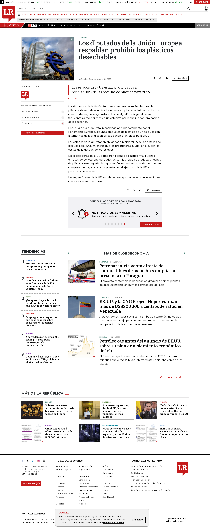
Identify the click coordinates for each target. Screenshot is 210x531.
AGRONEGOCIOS (98, 14)
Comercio (30, 260)
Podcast (60, 497)
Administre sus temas (35, 133)
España (48, 402)
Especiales (84, 483)
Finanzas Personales (88, 487)
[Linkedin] (167, 78)
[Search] (188, 8)
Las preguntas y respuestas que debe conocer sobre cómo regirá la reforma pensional (41, 321)
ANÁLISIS (114, 14)
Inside (105, 490)
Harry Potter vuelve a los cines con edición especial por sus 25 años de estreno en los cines (116, 433)
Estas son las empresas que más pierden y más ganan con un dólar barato (41, 266)
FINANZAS (27, 14)
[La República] (8, 14)
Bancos (97, 20)
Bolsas (29, 353)
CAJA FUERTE (150, 14)
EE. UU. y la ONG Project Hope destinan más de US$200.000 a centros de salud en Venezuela (141, 306)
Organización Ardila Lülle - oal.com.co (176, 519)
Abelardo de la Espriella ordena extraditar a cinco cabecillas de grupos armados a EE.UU (174, 409)
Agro (28, 297)
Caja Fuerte (84, 469)
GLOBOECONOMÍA (78, 14)
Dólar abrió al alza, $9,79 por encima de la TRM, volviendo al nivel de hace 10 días (42, 359)
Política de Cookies (113, 522)
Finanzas (60, 487)
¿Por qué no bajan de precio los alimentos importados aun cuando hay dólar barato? (43, 303)
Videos (82, 504)
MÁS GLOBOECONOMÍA (170, 377)
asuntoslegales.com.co (32, 519)
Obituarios (84, 493)
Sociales (60, 504)
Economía (107, 476)
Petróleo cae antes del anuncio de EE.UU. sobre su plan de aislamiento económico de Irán (140, 346)
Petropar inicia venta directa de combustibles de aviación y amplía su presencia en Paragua (137, 270)
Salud (162, 425)
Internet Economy (64, 493)
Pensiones (87, 20)
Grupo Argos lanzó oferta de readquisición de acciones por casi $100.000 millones (59, 433)
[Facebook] (154, 78)
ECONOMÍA (40, 14)
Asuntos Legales (63, 469)
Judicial (163, 402)
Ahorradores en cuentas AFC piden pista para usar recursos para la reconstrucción (42, 341)
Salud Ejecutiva (109, 497)
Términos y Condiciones (141, 480)
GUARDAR (182, 78)
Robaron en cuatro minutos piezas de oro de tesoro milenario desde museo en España (59, 409)
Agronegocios (62, 466)
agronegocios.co (54, 519)
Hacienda (30, 314)
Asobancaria (110, 20)
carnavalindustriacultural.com (35, 522)
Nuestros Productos (139, 469)
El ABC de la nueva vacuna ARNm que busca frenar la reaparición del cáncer (174, 433)
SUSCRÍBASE (202, 2)
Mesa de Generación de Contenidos (147, 466)
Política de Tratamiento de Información (148, 483)
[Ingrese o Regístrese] (206, 8)
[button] (72, 214)
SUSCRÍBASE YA (151, 224)
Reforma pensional (55, 20)
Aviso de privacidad (139, 476)
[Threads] (45, 461)
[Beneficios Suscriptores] (197, 8)
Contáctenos (136, 473)
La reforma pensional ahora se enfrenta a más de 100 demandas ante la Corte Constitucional (42, 284)
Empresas (60, 483)
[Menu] (19, 15)
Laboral (29, 277)
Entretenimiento (110, 425)
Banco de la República (144, 20)
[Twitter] (160, 78)
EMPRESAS (53, 14)
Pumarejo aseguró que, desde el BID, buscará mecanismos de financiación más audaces (115, 411)
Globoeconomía (110, 487)
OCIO (64, 14)
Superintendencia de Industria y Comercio (150, 490)
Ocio (104, 493)
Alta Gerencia (85, 466)
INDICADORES (166, 14)
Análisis (105, 466)
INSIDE (178, 14)
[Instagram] (39, 461)
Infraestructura (85, 490)
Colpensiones (73, 20)
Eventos (106, 483)
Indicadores (61, 490)
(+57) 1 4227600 (29, 474)
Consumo (60, 476)
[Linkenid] (34, 461)
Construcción (125, 20)
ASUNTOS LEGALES (131, 14)
